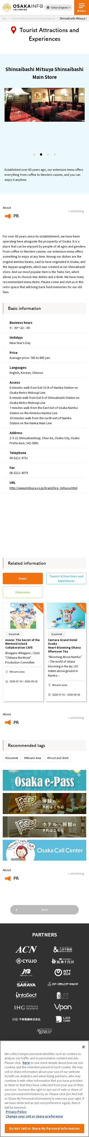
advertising (77, 717)
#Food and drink (57, 758)
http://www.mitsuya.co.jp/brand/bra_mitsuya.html (43, 488)
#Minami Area (32, 758)
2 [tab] (41, 155)
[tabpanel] (45, 104)
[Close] (84, 1047)
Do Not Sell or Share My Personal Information (44, 1128)
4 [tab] (55, 155)
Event (23, 578)
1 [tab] (34, 155)
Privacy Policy (16, 1111)
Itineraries (22, 592)
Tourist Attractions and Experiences (66, 578)
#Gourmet (11, 758)
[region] (44, 1089)
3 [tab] (48, 155)
